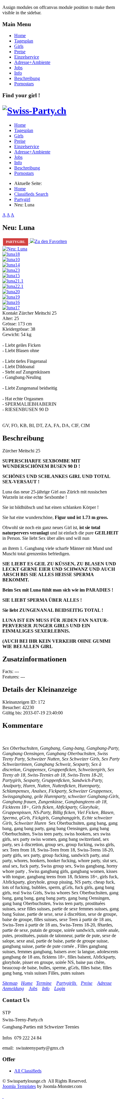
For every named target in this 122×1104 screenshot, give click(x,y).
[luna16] (11, 302)
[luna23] (11, 270)
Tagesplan (23, 40)
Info (18, 73)
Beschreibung (27, 78)
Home (20, 35)
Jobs (18, 67)
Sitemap (9, 983)
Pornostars (24, 83)
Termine (44, 983)
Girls (18, 46)
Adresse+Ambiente (32, 62)
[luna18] (11, 254)
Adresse (104, 983)
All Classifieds (27, 1070)
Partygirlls (66, 983)
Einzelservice (26, 56)
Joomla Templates (19, 1086)
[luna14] (11, 264)
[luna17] (11, 307)
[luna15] (11, 275)
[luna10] (11, 259)
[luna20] (11, 291)
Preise (19, 51)
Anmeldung (13, 988)
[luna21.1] (12, 280)
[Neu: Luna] (14, 248)
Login (59, 988)
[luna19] (11, 296)
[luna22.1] (12, 286)
